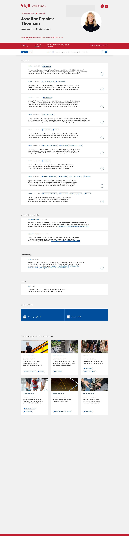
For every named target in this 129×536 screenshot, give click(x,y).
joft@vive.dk (38, 46)
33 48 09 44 (38, 44)
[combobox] (98, 45)
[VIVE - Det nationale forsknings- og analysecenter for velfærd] (33, 6)
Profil (31, 52)
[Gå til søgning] (102, 6)
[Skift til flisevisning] (102, 52)
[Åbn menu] (106, 6)
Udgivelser (24, 52)
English (24, 45)
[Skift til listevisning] (106, 52)
